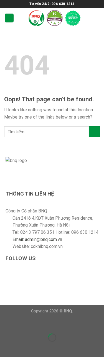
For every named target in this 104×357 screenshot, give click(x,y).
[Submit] (94, 131)
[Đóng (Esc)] (5, 324)
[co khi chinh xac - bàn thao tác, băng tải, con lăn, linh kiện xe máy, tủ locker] (54, 18)
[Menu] (9, 18)
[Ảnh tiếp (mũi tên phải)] (21, 347)
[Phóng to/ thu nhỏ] (21, 324)
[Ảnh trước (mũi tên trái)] (5, 347)
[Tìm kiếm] (97, 17)
